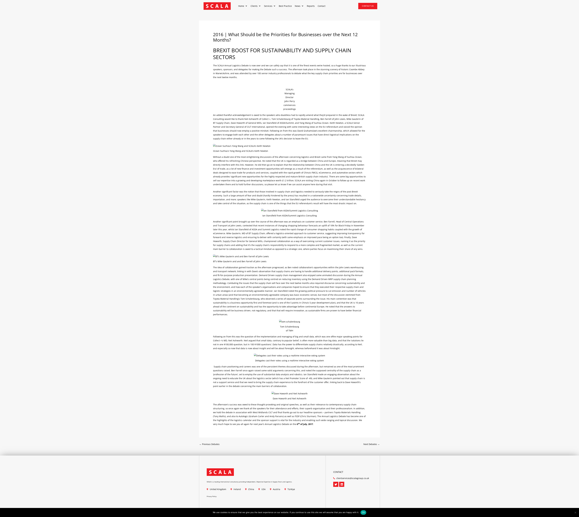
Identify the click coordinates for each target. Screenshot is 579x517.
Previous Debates (209, 444)
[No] (575, 512)
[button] (243, 6)
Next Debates (371, 444)
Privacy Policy (212, 496)
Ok (363, 512)
